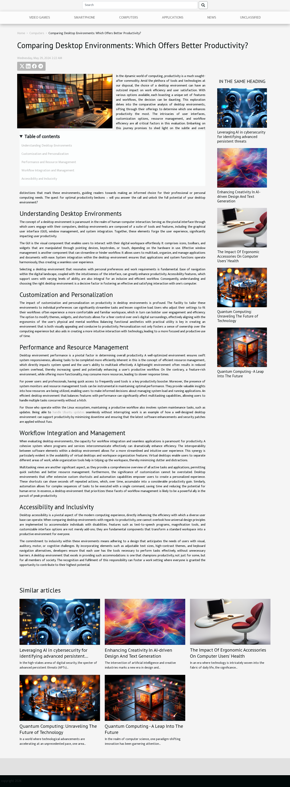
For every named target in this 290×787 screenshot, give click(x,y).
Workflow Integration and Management (48, 170)
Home (21, 33)
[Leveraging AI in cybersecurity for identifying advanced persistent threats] (242, 108)
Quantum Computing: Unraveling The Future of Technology (237, 316)
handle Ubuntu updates (68, 412)
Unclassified (250, 18)
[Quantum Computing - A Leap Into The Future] (242, 347)
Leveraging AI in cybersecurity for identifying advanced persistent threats (241, 137)
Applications (172, 18)
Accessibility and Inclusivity (39, 178)
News (211, 18)
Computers (128, 18)
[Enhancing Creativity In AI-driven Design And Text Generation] (242, 167)
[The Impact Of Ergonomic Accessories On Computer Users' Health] (242, 227)
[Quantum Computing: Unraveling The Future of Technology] (242, 287)
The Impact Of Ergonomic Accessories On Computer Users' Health (238, 256)
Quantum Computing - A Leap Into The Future (240, 373)
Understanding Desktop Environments (47, 145)
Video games (39, 18)
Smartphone (84, 18)
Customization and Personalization (45, 154)
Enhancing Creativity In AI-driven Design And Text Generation (238, 196)
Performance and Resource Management (49, 162)
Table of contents (42, 136)
